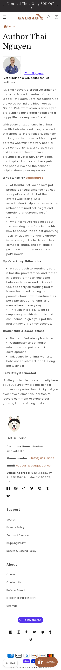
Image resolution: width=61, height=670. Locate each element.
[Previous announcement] (3, 6)
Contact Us (14, 582)
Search (11, 519)
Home (11, 26)
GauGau (24, 667)
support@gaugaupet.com (35, 465)
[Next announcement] (57, 6)
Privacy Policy (15, 527)
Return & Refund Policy (21, 551)
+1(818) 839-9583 (41, 458)
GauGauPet (34, 178)
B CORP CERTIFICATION (21, 598)
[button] (4, 17)
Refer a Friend (16, 590)
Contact (12, 574)
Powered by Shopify (40, 667)
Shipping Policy (16, 543)
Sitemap (12, 606)
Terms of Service (18, 535)
